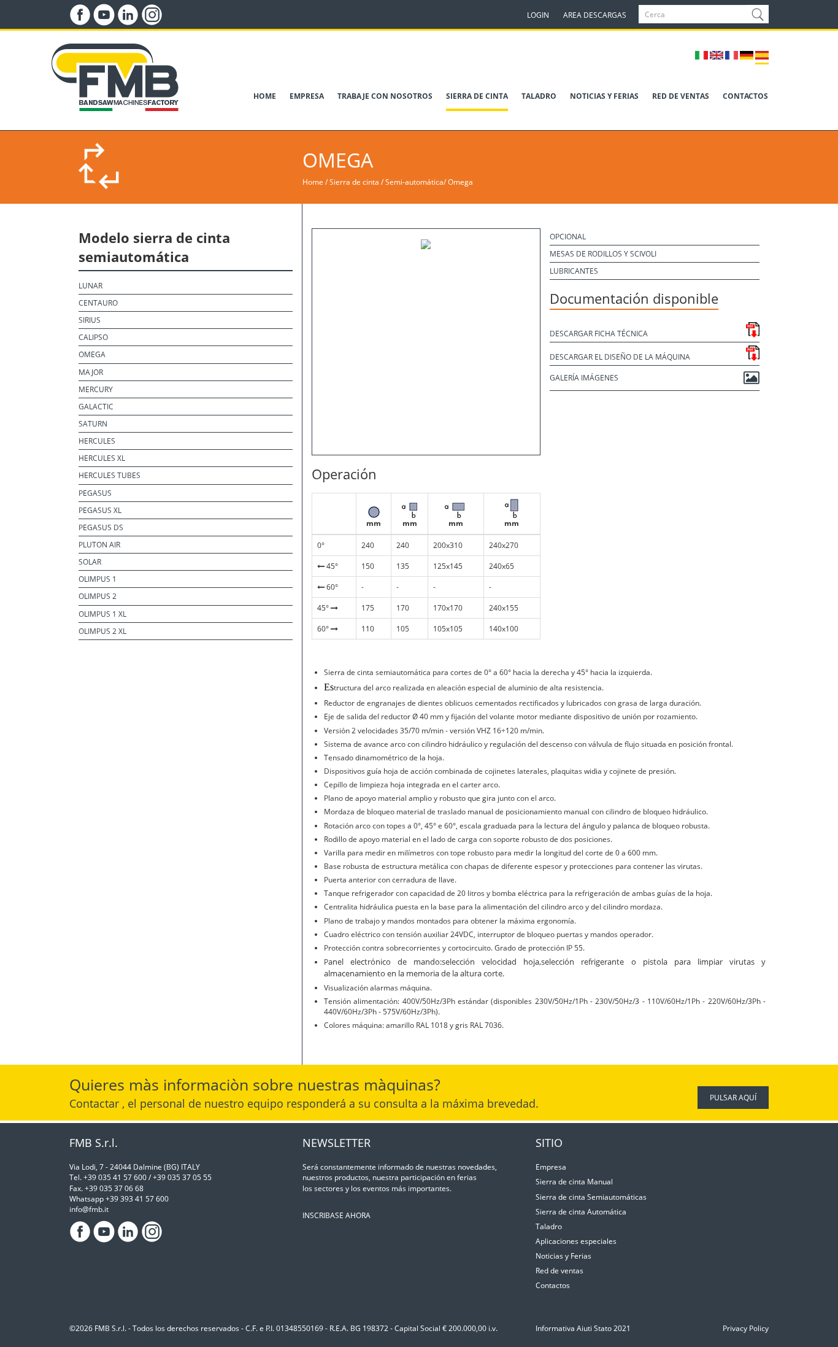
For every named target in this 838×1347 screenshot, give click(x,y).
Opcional (568, 236)
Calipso (93, 337)
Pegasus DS (101, 527)
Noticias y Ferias (563, 1256)
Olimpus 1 (98, 579)
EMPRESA (307, 96)
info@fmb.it (89, 1209)
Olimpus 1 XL (102, 614)
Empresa (551, 1167)
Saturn (93, 424)
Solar (90, 562)
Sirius (90, 320)
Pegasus (95, 493)
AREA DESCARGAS (594, 15)
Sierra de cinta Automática (581, 1211)
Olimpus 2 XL (102, 631)
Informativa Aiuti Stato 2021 (583, 1328)
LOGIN (538, 15)
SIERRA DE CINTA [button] (477, 96)
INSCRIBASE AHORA (336, 1215)
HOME (264, 96)
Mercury (96, 389)
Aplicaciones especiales (576, 1241)
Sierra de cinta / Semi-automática (386, 182)
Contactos (553, 1285)
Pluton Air (99, 544)
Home (312, 182)
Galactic (96, 406)
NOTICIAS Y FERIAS (604, 96)
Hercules (97, 441)
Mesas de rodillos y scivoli (603, 254)
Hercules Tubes (109, 475)
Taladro (549, 1226)
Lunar (90, 285)
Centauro (98, 303)
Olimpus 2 (98, 596)
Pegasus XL (100, 510)
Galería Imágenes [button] (584, 377)
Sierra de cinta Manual (574, 1181)
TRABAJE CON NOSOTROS (384, 96)
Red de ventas (559, 1270)
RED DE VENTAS (680, 96)
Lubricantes (574, 271)
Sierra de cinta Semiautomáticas (591, 1197)
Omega (460, 182)
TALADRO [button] (538, 96)
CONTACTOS (745, 96)
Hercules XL (102, 458)
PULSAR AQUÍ (733, 1097)
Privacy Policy (746, 1328)
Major (91, 372)
